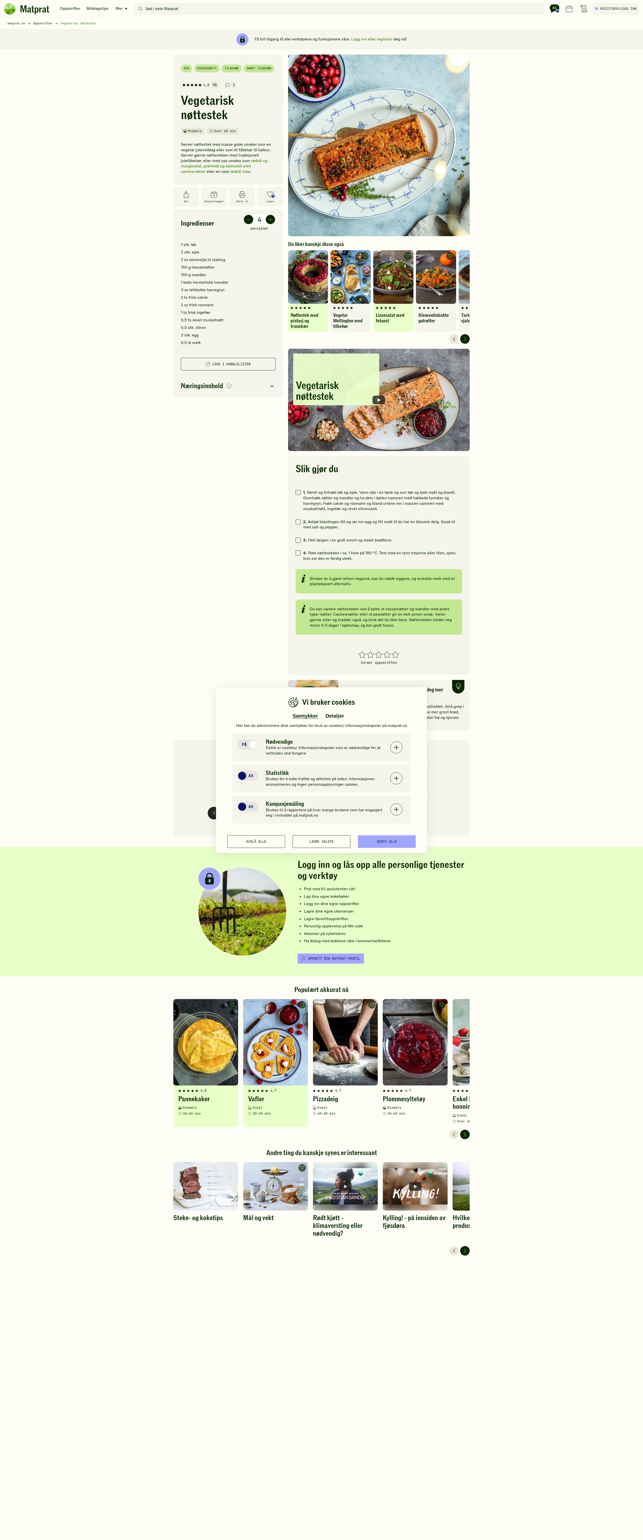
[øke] (270, 219)
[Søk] (140, 9)
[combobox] (340, 9)
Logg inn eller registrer (372, 39)
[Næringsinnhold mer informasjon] (229, 386)
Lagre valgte (321, 841)
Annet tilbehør (259, 68)
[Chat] (555, 9)
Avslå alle (256, 841)
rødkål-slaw (240, 171)
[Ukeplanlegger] (569, 9)
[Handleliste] (584, 9)
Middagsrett (207, 68)
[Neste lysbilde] (465, 339)
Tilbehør (232, 68)
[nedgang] (248, 219)
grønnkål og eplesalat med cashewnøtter (216, 168)
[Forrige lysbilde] (454, 339)
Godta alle (387, 841)
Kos (186, 68)
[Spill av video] (379, 400)
